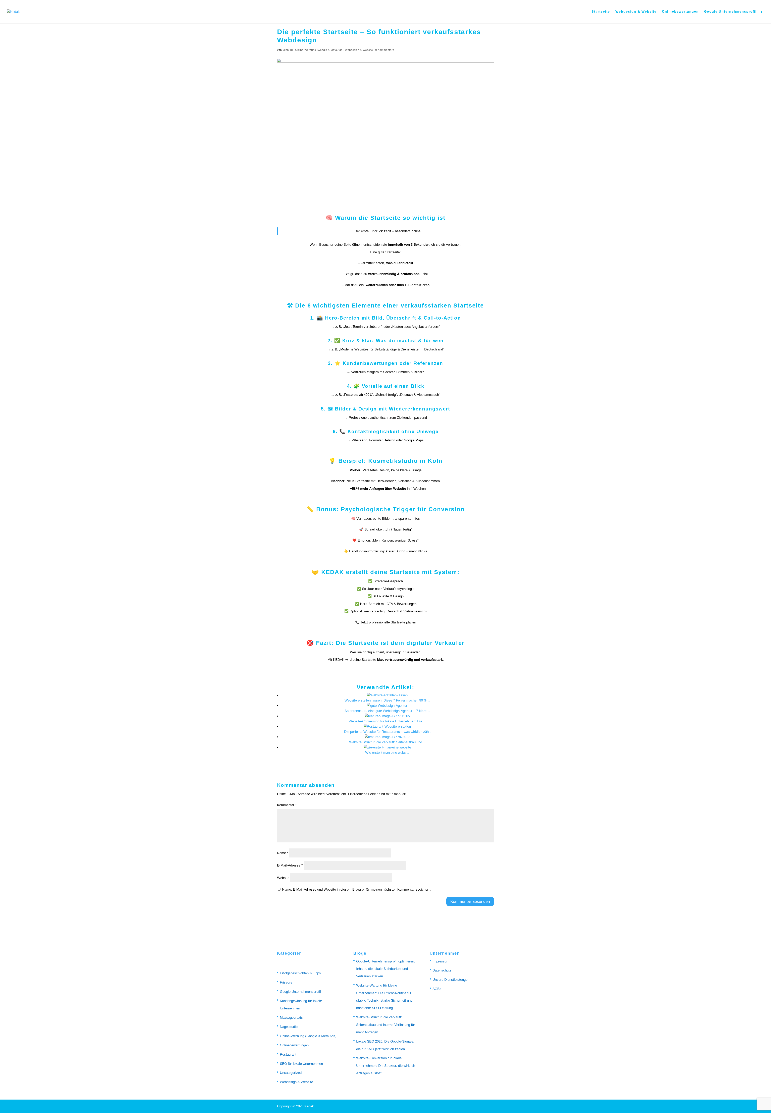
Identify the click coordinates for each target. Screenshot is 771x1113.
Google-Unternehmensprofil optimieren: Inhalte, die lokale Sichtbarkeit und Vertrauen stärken (385, 968)
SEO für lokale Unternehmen (301, 1064)
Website (283, 878)
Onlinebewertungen (680, 11)
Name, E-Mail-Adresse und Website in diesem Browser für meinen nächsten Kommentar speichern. (356, 889)
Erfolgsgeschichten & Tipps (300, 973)
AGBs (436, 989)
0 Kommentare (384, 49)
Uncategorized (291, 1073)
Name (282, 853)
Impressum (440, 961)
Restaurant (288, 1054)
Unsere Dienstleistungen (450, 980)
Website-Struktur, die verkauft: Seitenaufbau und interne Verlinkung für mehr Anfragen (385, 1024)
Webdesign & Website (636, 11)
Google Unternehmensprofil (730, 11)
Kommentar (287, 805)
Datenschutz (441, 970)
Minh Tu (287, 49)
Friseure (286, 982)
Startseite (601, 11)
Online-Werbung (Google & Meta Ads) (319, 49)
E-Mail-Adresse (290, 865)
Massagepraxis (291, 1017)
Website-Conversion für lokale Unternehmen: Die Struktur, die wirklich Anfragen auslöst (385, 1065)
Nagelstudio (289, 1027)
